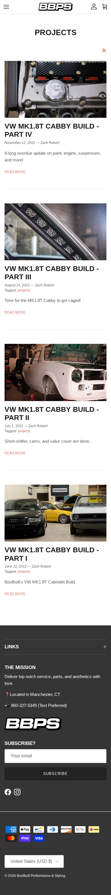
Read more (15, 171)
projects (24, 290)
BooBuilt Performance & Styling (41, 876)
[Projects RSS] (104, 50)
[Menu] (6, 7)
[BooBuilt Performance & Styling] (55, 7)
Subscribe (55, 774)
